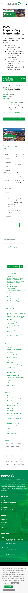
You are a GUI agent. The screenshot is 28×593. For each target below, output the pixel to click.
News (2, 527)
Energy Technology (12, 357)
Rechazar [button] (15, 583)
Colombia (18, 443)
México (17, 446)
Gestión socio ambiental (14, 370)
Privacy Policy (12, 201)
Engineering (10, 360)
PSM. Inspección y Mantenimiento (12, 287)
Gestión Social (11, 367)
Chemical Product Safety (14, 349)
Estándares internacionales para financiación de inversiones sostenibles (14, 300)
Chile (12, 443)
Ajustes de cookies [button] (8, 590)
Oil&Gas (9, 380)
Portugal (8, 448)
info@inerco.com (10, 554)
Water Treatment (12, 385)
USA (23, 448)
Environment (10, 362)
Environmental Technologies (8, 502)
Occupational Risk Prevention (15, 377)
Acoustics (9, 347)
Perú (22, 446)
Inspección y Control (13, 375)
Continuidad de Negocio (14, 354)
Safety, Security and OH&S (8, 510)
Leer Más (6, 583)
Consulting (10, 352)
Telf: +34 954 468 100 (11, 548)
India (12, 446)
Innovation (4, 522)
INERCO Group (5, 519)
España (7, 446)
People (3, 524)
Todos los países (11, 239)
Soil (8, 382)
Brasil (7, 443)
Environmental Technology (14, 365)
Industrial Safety (11, 372)
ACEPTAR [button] (8, 586)
